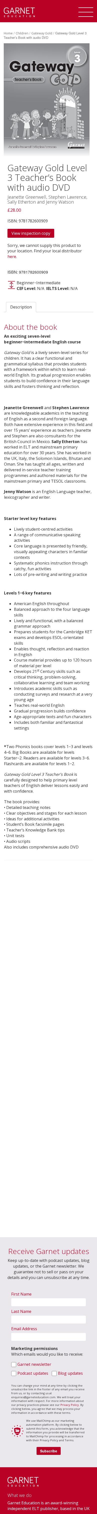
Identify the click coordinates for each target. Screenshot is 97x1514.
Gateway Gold (41, 33)
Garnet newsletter (34, 1364)
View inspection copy (30, 233)
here (11, 256)
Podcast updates (32, 1373)
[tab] (21, 307)
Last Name (21, 1311)
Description (21, 307)
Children (22, 33)
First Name (21, 1294)
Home (8, 33)
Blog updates (70, 1373)
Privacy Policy (69, 1405)
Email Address (24, 1328)
